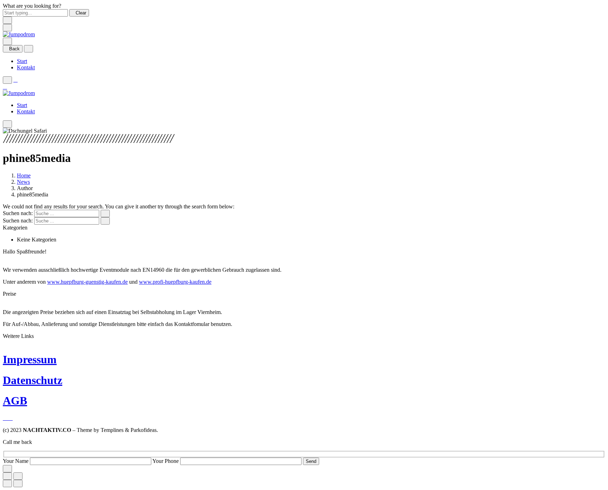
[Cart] (5, 87)
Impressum (30, 359)
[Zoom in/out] (18, 476)
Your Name (16, 461)
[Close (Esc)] (7, 476)
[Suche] (7, 41)
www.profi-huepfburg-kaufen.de (175, 282)
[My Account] (15, 80)
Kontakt (26, 67)
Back (14, 48)
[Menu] (7, 27)
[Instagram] (10, 418)
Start (22, 61)
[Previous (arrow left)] (7, 483)
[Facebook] (5, 418)
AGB (15, 400)
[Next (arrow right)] (18, 483)
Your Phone (166, 461)
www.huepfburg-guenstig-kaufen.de (87, 282)
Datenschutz (32, 380)
